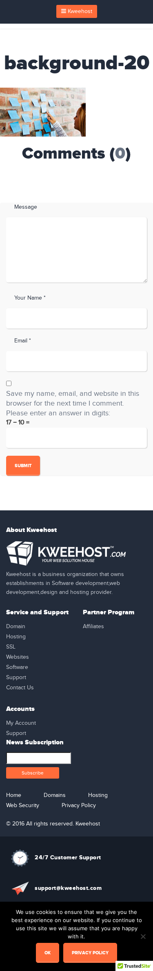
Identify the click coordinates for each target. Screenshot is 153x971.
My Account (21, 723)
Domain (15, 626)
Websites (17, 657)
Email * (22, 341)
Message (25, 207)
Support (16, 677)
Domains (55, 795)
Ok (47, 953)
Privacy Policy (79, 805)
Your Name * (30, 298)
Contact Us (20, 687)
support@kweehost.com (68, 888)
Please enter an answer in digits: (58, 413)
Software (17, 667)
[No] (143, 936)
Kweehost (79, 11)
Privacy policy (90, 953)
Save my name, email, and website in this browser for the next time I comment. (72, 398)
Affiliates (93, 626)
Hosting (16, 636)
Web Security (22, 805)
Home (13, 795)
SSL (11, 647)
